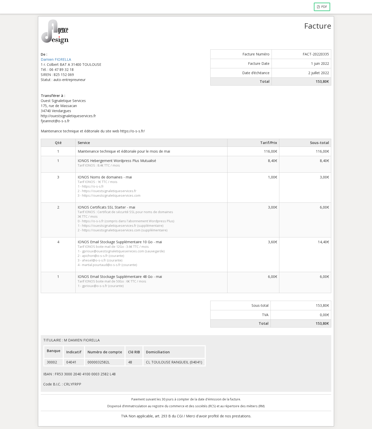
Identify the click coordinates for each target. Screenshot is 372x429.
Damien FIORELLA (56, 59)
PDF (324, 7)
